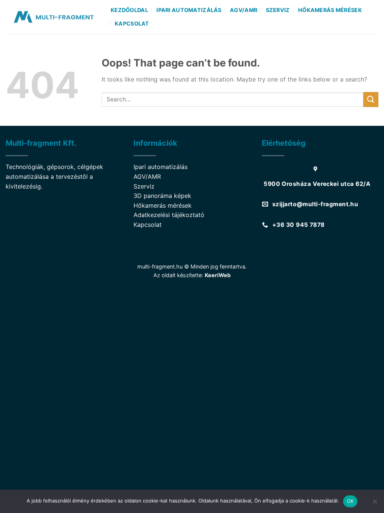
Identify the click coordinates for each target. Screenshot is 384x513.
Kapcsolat (132, 23)
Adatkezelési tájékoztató (169, 215)
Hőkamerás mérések (330, 10)
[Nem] (374, 504)
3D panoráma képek (162, 195)
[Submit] (370, 99)
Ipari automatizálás (188, 10)
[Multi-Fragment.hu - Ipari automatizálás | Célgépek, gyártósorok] (52, 16)
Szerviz (278, 10)
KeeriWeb (218, 275)
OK (350, 501)
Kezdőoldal (129, 10)
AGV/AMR (243, 10)
